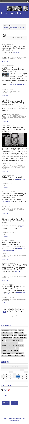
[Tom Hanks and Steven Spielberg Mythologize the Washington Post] (5, 75)
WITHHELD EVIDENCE (7, 210)
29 (20, 309)
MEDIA (14, 91)
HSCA (3, 340)
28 (17, 309)
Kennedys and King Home (11, 27)
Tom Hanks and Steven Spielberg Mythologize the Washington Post (13, 69)
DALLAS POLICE (5, 335)
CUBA (11, 332)
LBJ (13, 115)
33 (10, 312)
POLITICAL (20, 234)
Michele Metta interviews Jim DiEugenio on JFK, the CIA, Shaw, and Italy (14, 195)
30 (23, 309)
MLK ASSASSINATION (18, 345)
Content (21, 27)
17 (3, 376)
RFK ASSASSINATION (7, 350)
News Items (11, 56)
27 (14, 309)
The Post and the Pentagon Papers (16, 84)
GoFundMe (23, 226)
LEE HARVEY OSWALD (15, 185)
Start (5, 309)
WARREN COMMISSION (7, 353)
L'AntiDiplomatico (7, 201)
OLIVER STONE (5, 348)
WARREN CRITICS (19, 353)
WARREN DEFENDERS (7, 355)
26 (11, 309)
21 (18, 376)
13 (14, 374)
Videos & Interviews (14, 114)
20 (14, 376)
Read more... (5, 61)
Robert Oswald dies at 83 (12, 177)
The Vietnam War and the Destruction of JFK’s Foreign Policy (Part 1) (13, 129)
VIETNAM (4, 92)
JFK (10, 115)
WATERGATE (20, 91)
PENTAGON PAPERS (12, 92)
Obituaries (11, 183)
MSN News (16, 52)
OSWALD (13, 348)
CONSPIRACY (5, 332)
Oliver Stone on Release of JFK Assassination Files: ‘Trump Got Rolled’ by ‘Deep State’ (14, 267)
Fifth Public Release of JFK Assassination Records (13, 243)
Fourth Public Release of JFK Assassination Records (13, 287)
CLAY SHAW (19, 209)
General (11, 89)
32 (7, 312)
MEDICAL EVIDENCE (6, 345)
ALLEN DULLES (13, 116)
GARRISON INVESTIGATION (8, 209)
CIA (8, 58)
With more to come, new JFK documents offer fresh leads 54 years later (13, 48)
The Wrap (17, 271)
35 (16, 312)
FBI (12, 335)
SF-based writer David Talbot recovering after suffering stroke (14, 221)
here (8, 203)
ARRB (12, 330)
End (22, 312)
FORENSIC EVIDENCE (7, 337)
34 (13, 312)
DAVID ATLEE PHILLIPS (15, 58)
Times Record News (20, 179)
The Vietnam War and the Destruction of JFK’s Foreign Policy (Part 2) (13, 103)
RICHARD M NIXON (18, 115)
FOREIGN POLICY (22, 116)
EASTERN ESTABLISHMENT (14, 117)
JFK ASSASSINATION (15, 57)
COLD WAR (5, 117)
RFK (17, 234)
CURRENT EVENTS (18, 332)
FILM (11, 91)
